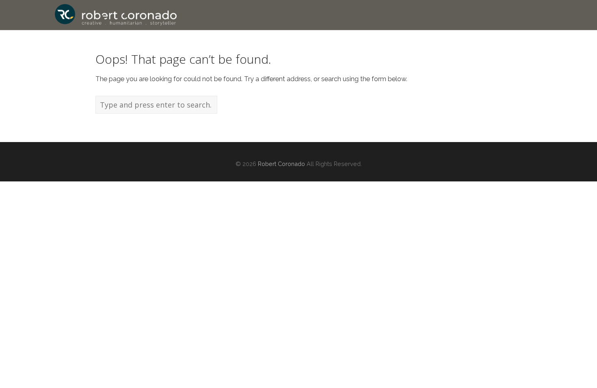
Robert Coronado (281, 163)
